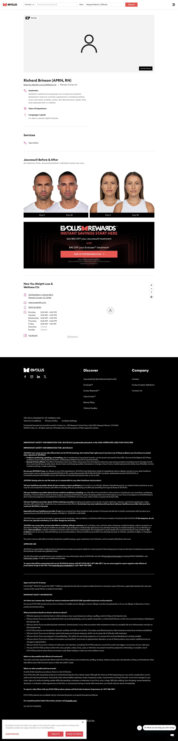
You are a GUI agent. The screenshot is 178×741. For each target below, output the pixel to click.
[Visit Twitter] (45, 376)
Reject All (55, 734)
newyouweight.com (37, 303)
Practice (28, 4)
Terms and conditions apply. (89, 259)
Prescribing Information (112, 556)
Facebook (33, 336)
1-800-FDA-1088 (84, 565)
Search (131, 5)
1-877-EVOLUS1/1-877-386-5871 (89, 563)
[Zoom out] (151, 288)
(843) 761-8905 (34, 307)
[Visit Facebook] (25, 376)
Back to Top (89, 721)
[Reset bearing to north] (151, 292)
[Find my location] (151, 297)
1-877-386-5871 (109, 689)
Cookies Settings (69, 421)
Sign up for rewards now (87, 254)
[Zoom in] (151, 285)
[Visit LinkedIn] (38, 376)
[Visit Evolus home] (11, 5)
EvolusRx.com (71, 701)
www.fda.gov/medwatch (62, 565)
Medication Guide (31, 558)
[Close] (82, 722)
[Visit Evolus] (34, 370)
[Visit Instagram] (31, 376)
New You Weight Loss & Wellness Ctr (40, 85)
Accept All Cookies (74, 734)
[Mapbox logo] (72, 336)
